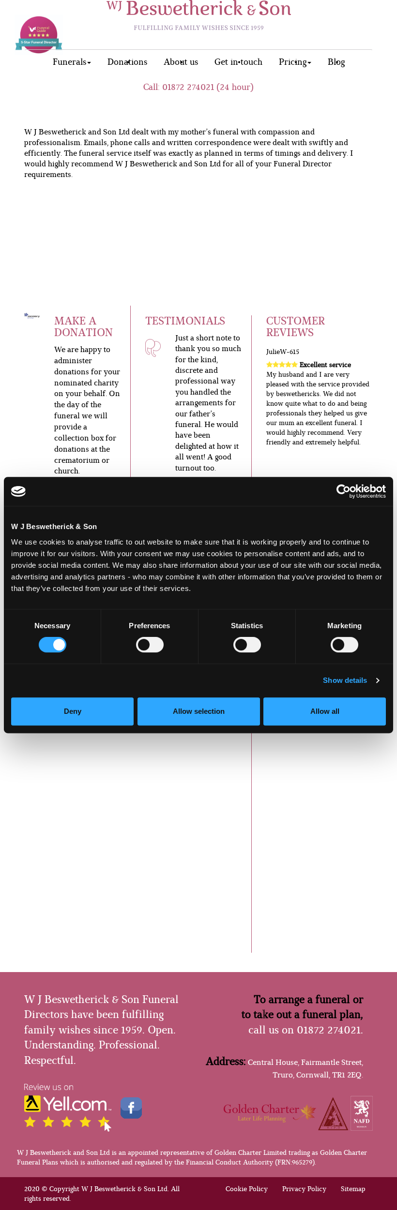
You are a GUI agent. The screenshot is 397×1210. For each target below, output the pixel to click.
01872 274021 (188, 87)
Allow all (324, 711)
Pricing (292, 62)
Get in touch (238, 62)
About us (181, 62)
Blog (336, 62)
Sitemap (353, 1189)
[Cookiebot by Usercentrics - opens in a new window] (343, 491)
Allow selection (199, 711)
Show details (345, 680)
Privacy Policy (304, 1189)
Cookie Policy (247, 1189)
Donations (127, 62)
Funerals (69, 62)
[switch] (150, 644)
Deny (72, 711)
